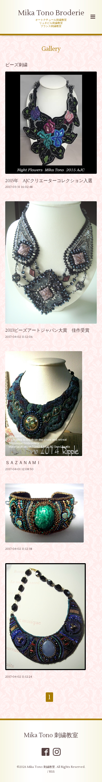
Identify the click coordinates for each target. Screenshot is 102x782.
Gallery (51, 48)
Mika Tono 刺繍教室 (51, 735)
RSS (52, 772)
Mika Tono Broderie (51, 13)
